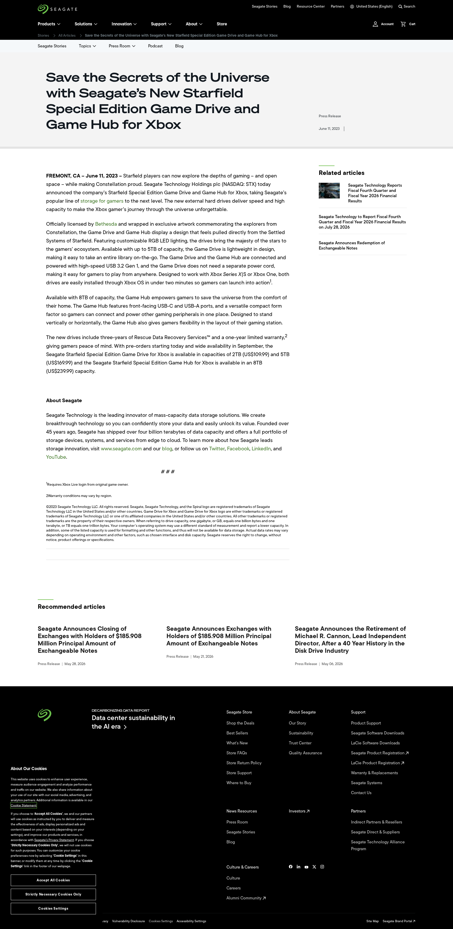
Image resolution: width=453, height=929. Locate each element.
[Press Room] (134, 46)
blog (167, 448)
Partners (337, 6)
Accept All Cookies (53, 880)
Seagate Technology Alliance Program (378, 845)
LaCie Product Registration (376, 763)
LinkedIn (261, 448)
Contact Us (362, 792)
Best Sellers (237, 733)
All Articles (67, 36)
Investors (297, 811)
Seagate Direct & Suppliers (376, 832)
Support (158, 24)
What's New (237, 743)
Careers (234, 888)
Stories (43, 36)
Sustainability (301, 733)
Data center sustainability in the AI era (133, 722)
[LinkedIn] (298, 883)
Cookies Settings (161, 921)
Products (46, 24)
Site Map (372, 921)
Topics (85, 46)
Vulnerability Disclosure (128, 921)
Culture (233, 878)
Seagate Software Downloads (378, 733)
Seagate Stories (264, 6)
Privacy (103, 921)
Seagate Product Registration (378, 753)
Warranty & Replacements (375, 773)
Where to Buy (239, 782)
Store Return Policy (244, 763)
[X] (314, 883)
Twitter (217, 448)
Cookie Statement (23, 805)
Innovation (122, 24)
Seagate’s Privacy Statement (54, 840)
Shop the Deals (241, 723)
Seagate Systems (367, 782)
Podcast (155, 46)
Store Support (239, 773)
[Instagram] (322, 883)
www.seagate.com (121, 448)
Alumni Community (244, 898)
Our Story (298, 723)
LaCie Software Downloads (376, 743)
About (191, 24)
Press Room (119, 46)
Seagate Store (239, 712)
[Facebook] (291, 883)
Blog (287, 6)
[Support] (169, 24)
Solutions (83, 24)
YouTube (56, 457)
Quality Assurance (306, 753)
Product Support (366, 723)
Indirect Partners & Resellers (377, 822)
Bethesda (106, 224)
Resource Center (311, 6)
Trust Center (300, 743)
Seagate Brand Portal (398, 921)
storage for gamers (101, 201)
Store (222, 24)
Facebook (238, 448)
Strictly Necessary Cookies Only (53, 894)
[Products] (58, 24)
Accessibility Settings (191, 921)
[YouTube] (306, 883)
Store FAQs (237, 753)
